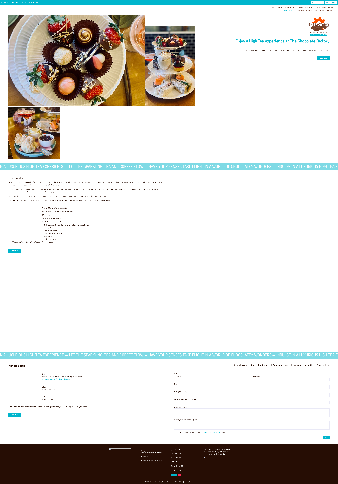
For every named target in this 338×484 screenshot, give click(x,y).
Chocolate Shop (290, 7)
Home (274, 7)
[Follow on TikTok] (179, 475)
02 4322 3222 (145, 456)
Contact (331, 7)
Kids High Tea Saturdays (304, 10)
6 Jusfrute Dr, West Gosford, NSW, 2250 (153, 461)
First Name (177, 376)
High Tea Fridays (289, 10)
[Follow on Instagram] (175, 475)
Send (326, 437)
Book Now (323, 58)
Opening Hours (176, 453)
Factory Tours (321, 7)
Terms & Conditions (178, 466)
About (280, 7)
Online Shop (331, 2)
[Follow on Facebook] (172, 475)
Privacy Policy (205, 432)
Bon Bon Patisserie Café (306, 7)
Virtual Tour (317, 2)
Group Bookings (319, 10)
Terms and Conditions (176, 482)
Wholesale (330, 10)
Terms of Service (216, 432)
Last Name (256, 376)
